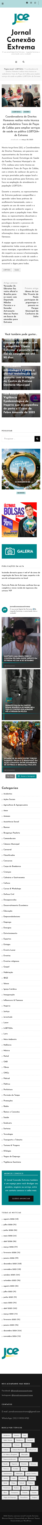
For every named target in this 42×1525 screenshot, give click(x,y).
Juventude (8, 1017)
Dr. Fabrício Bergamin (10, 1454)
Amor (6, 811)
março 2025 (9, 1314)
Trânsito (25, 1492)
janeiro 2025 (9, 1325)
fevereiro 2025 (10, 1320)
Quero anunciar (21, 1199)
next (38, 467)
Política (7, 1084)
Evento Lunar (9, 950)
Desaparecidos (10, 900)
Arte (24, 1435)
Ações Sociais (9, 799)
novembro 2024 (10, 1336)
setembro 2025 (10, 1280)
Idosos (6, 984)
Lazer (6, 1023)
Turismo (34, 1492)
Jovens (6, 1478)
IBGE (6, 978)
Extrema (33, 1464)
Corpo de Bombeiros (12, 866)
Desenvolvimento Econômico (16, 905)
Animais (7, 816)
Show (5, 1492)
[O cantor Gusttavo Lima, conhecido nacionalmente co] (21, 642)
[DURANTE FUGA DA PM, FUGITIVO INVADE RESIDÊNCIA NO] (21, 694)
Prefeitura (8, 1090)
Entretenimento (10, 933)
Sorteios (7, 1129)
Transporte (14, 1492)
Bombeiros (19, 1440)
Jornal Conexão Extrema (21, 40)
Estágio (7, 944)
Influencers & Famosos (13, 1000)
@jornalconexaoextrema (21, 1391)
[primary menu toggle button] (16, 62)
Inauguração (9, 995)
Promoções (8, 1101)
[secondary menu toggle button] (3, 4)
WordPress (27, 1521)
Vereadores (24, 1497)
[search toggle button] (23, 62)
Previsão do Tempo (12, 1095)
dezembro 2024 (10, 1331)
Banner (15, 493)
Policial (7, 1078)
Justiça (6, 1011)
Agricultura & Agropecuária (16, 805)
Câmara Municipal (11, 844)
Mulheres (7, 1045)
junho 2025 (8, 1297)
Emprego (7, 922)
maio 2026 (8, 1236)
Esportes (7, 939)
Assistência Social (11, 822)
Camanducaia (10, 838)
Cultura (26, 493)
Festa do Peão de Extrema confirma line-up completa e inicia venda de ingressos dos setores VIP (21, 588)
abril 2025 (8, 1308)
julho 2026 (8, 1225)
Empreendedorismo (12, 917)
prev (4, 467)
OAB (6, 1062)
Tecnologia (8, 1134)
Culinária (27, 1445)
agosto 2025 (9, 1286)
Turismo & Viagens (12, 1145)
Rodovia (25, 1488)
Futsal (24, 1469)
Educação (8, 911)
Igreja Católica (10, 989)
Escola (6, 1464)
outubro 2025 (9, 1275)
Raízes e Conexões (12, 1112)
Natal (6, 1056)
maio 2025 (8, 1303)
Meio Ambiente (10, 1039)
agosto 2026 (9, 1219)
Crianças (7, 872)
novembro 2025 (10, 1269)
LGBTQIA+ (16, 112)
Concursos (8, 861)
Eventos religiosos (11, 961)
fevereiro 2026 (10, 1253)
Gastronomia (8, 1473)
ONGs (6, 1073)
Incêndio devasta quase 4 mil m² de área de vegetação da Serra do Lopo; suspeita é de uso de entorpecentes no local (21, 575)
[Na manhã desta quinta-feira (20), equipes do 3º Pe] (21, 746)
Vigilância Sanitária (12, 1162)
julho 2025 (8, 1292)
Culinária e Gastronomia (14, 878)
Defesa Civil (9, 894)
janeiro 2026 (9, 1258)
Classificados (9, 855)
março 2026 (9, 1247)
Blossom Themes (34, 1518)
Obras (6, 1067)
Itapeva (7, 1006)
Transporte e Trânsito (13, 1140)
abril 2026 (8, 1241)
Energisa (7, 928)
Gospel (6, 967)
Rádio (6, 1106)
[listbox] (21, 472)
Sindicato (8, 1123)
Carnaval (7, 850)
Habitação (8, 972)
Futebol (15, 1469)
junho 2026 (8, 1230)
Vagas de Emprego (12, 1157)
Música (7, 1051)
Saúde (26, 112)
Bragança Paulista (12, 833)
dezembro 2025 (10, 1264)
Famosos (6, 1469)
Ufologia (7, 1151)
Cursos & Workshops (12, 889)
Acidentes (8, 794)
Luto (6, 1034)
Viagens (34, 1497)
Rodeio (16, 1488)
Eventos (7, 956)
